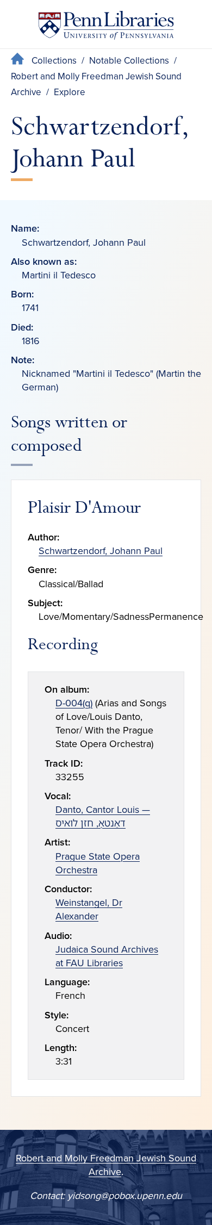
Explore (69, 92)
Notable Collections (129, 60)
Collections (54, 60)
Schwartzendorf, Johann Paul (101, 551)
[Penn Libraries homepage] (106, 27)
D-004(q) (73, 703)
